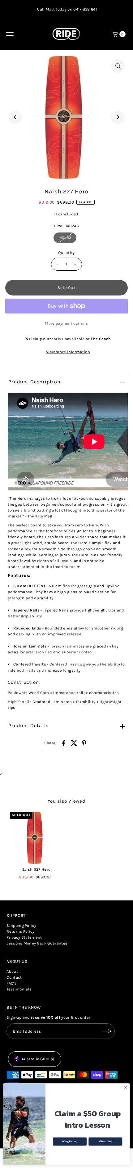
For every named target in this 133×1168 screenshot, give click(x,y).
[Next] (118, 117)
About (12, 971)
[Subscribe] (107, 1031)
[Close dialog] (125, 1087)
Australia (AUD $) (38, 1059)
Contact (14, 977)
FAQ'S (11, 983)
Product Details (28, 725)
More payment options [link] (66, 323)
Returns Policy (20, 931)
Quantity (66, 252)
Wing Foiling (69, 1141)
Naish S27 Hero (35, 869)
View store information (68, 351)
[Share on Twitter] (74, 742)
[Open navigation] (10, 34)
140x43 (65, 237)
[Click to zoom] (118, 66)
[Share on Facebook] (63, 742)
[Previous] (15, 117)
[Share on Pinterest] (84, 742)
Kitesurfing (105, 1141)
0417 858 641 (85, 9)
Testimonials (19, 989)
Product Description (34, 382)
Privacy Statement (24, 937)
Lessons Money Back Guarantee (36, 943)
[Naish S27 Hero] (36, 838)
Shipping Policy (21, 925)
